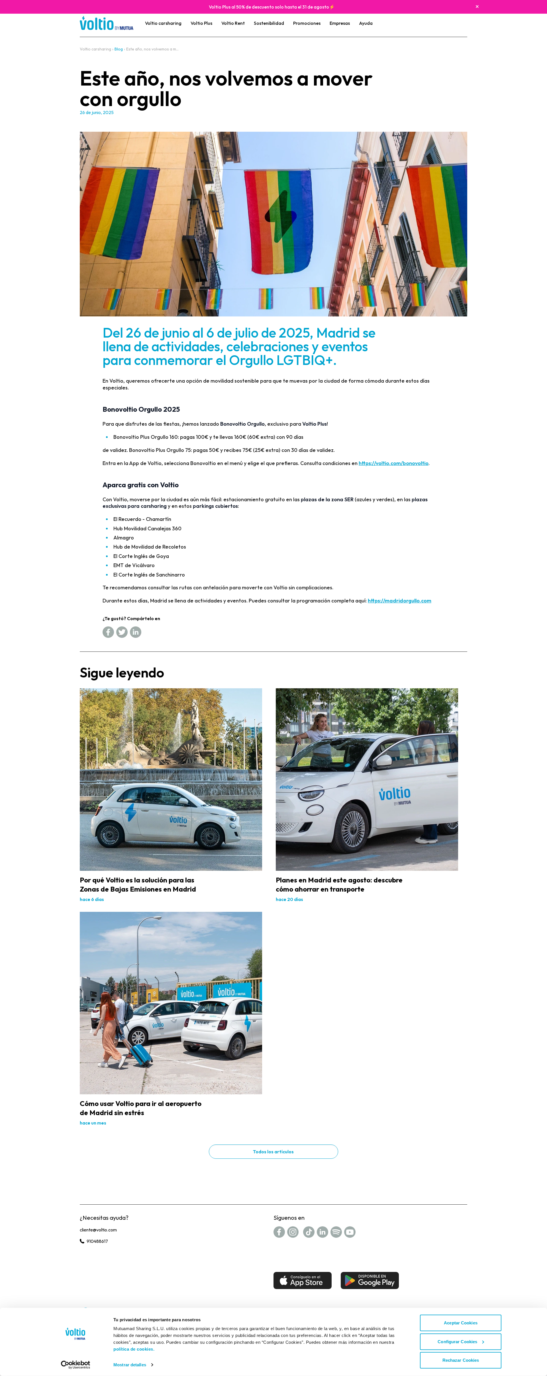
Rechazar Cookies (460, 1360)
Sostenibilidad (269, 23)
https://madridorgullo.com (399, 600)
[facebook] (108, 632)
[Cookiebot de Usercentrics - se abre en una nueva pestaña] (76, 1365)
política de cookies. (133, 1349)
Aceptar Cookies (460, 1322)
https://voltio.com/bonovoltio (393, 463)
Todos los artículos (273, 1151)
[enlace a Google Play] (370, 1280)
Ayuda (366, 23)
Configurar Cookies (457, 1341)
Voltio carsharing (163, 23)
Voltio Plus (201, 23)
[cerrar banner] (477, 6)
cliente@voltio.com (98, 1230)
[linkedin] (135, 632)
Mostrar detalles (129, 1364)
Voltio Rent (233, 23)
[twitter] (122, 632)
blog (119, 49)
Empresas (340, 23)
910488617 (97, 1241)
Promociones (307, 23)
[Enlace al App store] (303, 1280)
